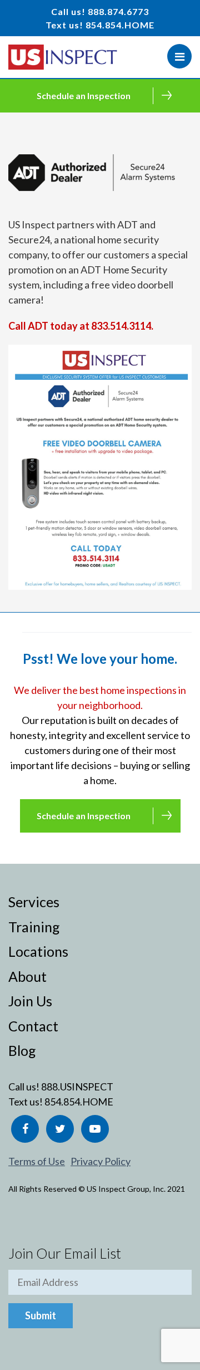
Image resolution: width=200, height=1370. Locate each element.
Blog (22, 1050)
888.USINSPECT (77, 1086)
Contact (33, 1025)
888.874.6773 (118, 11)
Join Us (30, 1000)
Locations (38, 951)
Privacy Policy (101, 1161)
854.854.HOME (120, 24)
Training (34, 926)
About (27, 976)
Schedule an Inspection (84, 95)
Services (33, 901)
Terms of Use (36, 1161)
